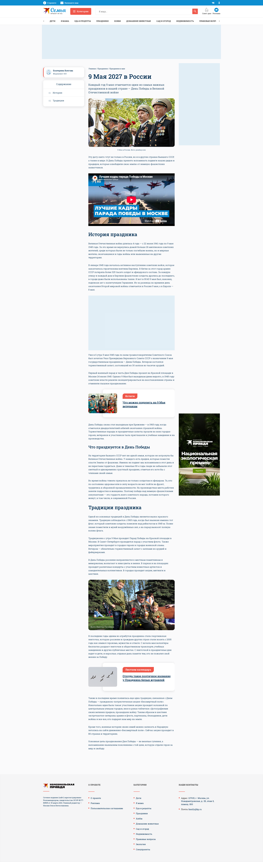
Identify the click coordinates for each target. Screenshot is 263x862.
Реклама (95, 803)
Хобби (117, 21)
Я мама (65, 21)
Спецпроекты (143, 849)
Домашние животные (138, 21)
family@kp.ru (195, 809)
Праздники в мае (117, 68)
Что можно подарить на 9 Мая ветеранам (144, 404)
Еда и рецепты (83, 21)
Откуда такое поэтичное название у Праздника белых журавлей (147, 678)
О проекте (96, 798)
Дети (52, 21)
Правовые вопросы (209, 21)
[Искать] (195, 11)
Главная (92, 68)
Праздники (102, 21)
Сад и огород (163, 21)
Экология (141, 844)
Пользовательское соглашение (107, 808)
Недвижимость (185, 21)
